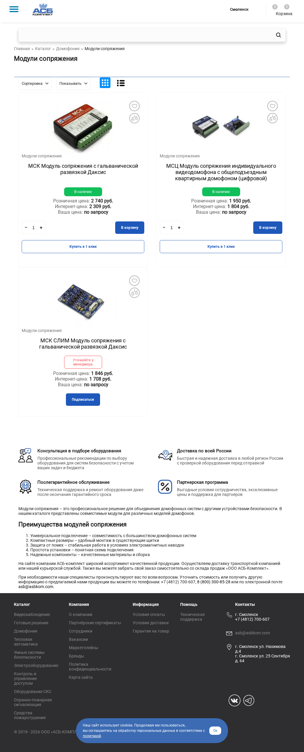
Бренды (76, 656)
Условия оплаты (149, 614)
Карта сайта (81, 677)
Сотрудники (80, 631)
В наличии (83, 192)
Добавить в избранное (134, 105)
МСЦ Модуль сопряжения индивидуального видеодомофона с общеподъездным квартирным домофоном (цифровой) (221, 172)
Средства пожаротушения (30, 715)
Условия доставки (151, 622)
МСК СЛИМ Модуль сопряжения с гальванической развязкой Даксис (83, 343)
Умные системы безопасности (29, 655)
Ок (215, 731)
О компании (80, 614)
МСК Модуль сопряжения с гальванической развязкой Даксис (83, 169)
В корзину (129, 228)
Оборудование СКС (32, 691)
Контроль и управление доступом (25, 678)
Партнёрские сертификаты (95, 622)
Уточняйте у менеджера (83, 362)
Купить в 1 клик (83, 247)
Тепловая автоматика (26, 641)
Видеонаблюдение (32, 614)
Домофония (25, 631)
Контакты (245, 604)
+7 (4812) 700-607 (252, 619)
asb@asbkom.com (35, 586)
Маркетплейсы (83, 647)
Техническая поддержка (192, 617)
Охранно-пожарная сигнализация (33, 702)
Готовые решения (31, 622)
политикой (92, 736)
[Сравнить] (134, 118)
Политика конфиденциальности (90, 666)
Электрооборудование (36, 665)
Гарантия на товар (151, 631)
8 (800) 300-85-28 (213, 581)
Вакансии (78, 639)
